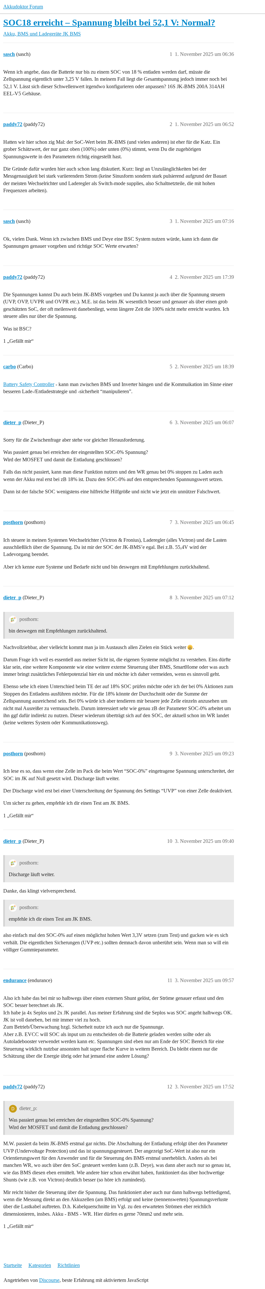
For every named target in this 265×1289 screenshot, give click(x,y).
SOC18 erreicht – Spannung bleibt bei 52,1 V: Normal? (109, 22)
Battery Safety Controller (28, 384)
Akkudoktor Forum (23, 6)
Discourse (49, 1280)
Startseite (13, 1265)
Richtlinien (69, 1265)
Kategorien (39, 1265)
